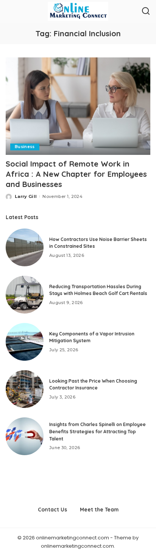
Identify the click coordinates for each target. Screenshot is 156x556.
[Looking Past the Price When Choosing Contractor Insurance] (25, 389)
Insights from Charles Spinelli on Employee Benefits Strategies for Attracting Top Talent (97, 431)
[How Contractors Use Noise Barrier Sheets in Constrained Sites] (25, 247)
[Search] (145, 11)
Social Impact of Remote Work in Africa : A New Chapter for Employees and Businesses (76, 174)
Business (25, 146)
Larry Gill (26, 196)
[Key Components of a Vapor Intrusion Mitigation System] (25, 342)
